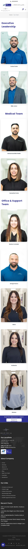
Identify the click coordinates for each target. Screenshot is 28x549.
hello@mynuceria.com (8, 447)
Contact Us (5, 469)
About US (4, 467)
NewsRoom (5, 477)
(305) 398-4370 (5, 443)
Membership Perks (6, 493)
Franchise (4, 475)
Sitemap (18, 539)
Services (4, 465)
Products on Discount (7, 487)
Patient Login (5, 489)
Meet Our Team (6, 473)
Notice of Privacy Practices (8, 495)
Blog (3, 471)
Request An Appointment (14, 420)
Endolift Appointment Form (9, 497)
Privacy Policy (11, 539)
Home (10, 15)
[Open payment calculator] (3, 545)
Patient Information (7, 491)
